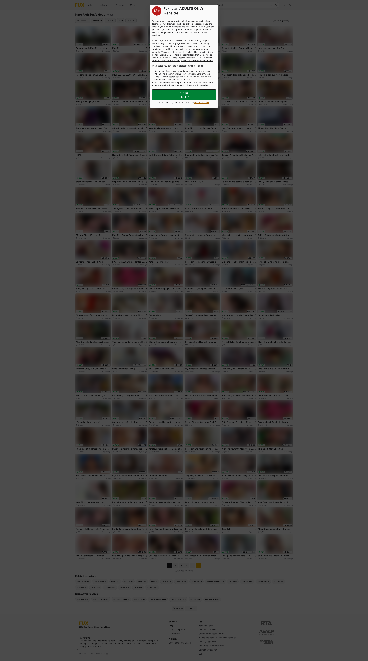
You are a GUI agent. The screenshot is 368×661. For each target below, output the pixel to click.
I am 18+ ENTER (184, 95)
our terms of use (201, 102)
